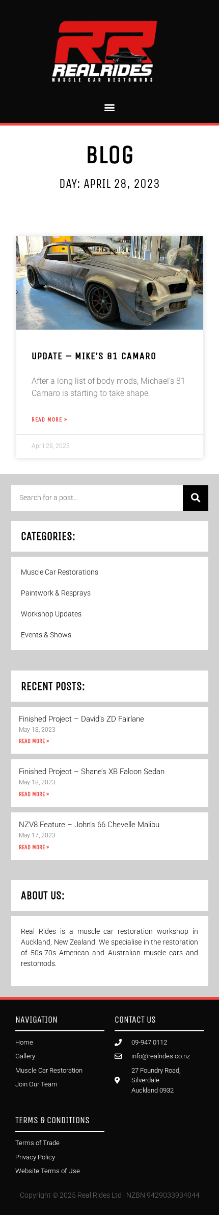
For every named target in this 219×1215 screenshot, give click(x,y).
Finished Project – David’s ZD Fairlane (81, 719)
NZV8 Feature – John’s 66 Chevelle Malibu (89, 824)
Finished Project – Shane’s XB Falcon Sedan (92, 771)
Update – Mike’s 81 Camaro (94, 356)
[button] (109, 107)
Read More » (34, 741)
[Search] (195, 498)
